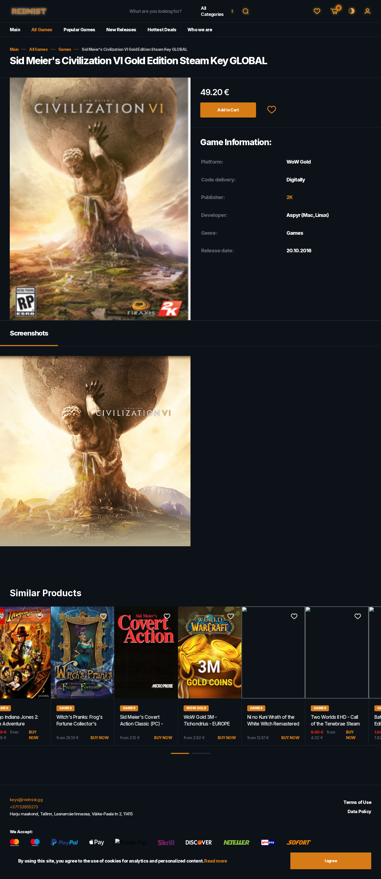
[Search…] (245, 11)
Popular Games (79, 29)
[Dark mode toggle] (351, 11)
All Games (41, 29)
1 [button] (180, 753)
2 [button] (201, 753)
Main (15, 29)
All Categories (212, 11)
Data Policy (359, 811)
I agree (331, 860)
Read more (215, 861)
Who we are (199, 29)
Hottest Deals (162, 29)
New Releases (121, 29)
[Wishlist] (317, 11)
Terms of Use (357, 802)
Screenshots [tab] (29, 333)
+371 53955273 (24, 806)
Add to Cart (228, 109)
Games (64, 49)
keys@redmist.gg (26, 799)
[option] (32, 676)
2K (289, 197)
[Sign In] (367, 11)
